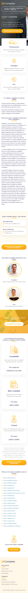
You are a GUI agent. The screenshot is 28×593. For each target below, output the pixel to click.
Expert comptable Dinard (9, 503)
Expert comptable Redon (9, 510)
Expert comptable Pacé (8, 495)
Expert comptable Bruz (8, 485)
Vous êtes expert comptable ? (8, 582)
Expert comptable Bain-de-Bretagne (11, 526)
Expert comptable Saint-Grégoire (11, 508)
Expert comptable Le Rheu (9, 513)
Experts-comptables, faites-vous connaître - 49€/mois (13, 9)
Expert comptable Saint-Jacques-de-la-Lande (14, 493)
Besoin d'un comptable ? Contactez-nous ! (14, 247)
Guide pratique (5, 573)
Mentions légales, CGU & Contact (9, 584)
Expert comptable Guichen (9, 515)
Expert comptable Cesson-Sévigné (11, 490)
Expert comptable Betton (9, 498)
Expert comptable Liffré (8, 521)
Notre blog (3, 579)
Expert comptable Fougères (10, 483)
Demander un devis (12, 31)
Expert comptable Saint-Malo (10, 480)
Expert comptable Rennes (9, 477)
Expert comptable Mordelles (10, 523)
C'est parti (14, 549)
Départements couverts (7, 571)
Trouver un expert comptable (14, 462)
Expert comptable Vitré (8, 488)
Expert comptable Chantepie (10, 500)
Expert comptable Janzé (9, 518)
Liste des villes (4, 568)
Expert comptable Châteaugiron (10, 505)
